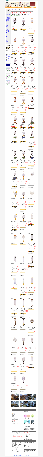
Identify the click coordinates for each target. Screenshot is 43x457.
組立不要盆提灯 (8, 17)
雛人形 (6, 40)
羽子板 (6, 35)
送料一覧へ (28, 14)
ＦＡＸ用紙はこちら (8, 58)
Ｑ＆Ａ (7, 33)
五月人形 (7, 41)
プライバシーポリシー (22, 455)
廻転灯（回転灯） (8, 18)
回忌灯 (7, 27)
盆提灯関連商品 (8, 31)
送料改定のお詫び (7, 55)
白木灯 (7, 26)
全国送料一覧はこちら (8, 56)
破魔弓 (6, 36)
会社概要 (14, 455)
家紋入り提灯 (7, 19)
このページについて (25, 455)
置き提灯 (7, 21)
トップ (12, 9)
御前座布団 (7, 30)
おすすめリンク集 (7, 60)
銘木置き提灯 (7, 20)
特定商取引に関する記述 (18, 455)
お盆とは (7, 32)
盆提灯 (15, 9)
